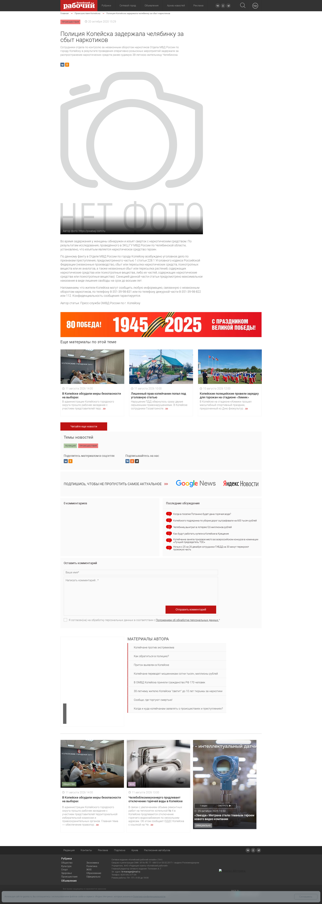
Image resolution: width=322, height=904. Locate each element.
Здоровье (66, 873)
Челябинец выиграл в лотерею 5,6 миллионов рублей (202, 527)
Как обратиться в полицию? (151, 656)
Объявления (151, 5)
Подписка (119, 850)
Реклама (198, 5)
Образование (93, 873)
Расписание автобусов (157, 850)
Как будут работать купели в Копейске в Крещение (201, 533)
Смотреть (223, 806)
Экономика (92, 862)
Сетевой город (128, 5)
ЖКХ (89, 869)
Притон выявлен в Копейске (151, 665)
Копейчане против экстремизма (154, 647)
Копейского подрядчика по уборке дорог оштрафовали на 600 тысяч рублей (215, 520)
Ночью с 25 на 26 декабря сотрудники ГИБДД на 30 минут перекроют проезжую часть (211, 548)
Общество (66, 862)
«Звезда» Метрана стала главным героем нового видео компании (224, 817)
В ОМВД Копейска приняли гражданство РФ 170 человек (169, 682)
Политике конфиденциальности (149, 896)
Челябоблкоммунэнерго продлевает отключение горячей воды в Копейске (155, 799)
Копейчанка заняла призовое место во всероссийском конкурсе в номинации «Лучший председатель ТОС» (215, 540)
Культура (66, 866)
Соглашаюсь (305, 896)
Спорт (64, 869)
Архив (134, 850)
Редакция (69, 850)
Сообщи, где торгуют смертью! (153, 699)
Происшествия (69, 876)
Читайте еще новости (83, 426)
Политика (91, 866)
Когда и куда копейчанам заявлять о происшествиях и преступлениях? (178, 708)
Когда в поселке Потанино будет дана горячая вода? (202, 514)
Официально (93, 876)
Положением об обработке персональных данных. (187, 620)
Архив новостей (176, 5)
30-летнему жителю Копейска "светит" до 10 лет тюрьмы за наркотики (178, 691)
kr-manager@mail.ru (131, 872)
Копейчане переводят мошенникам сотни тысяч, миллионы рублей (176, 673)
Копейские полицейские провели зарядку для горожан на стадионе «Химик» (229, 395)
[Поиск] (242, 6)
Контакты (86, 850)
